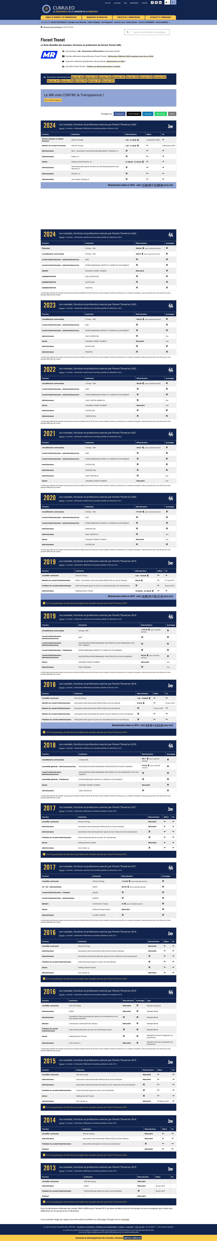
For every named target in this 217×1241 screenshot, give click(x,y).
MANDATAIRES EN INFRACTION (97, 17)
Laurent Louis (119, 22)
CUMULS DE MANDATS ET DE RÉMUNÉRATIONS (61, 17)
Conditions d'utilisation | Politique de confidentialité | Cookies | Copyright (105, 1227)
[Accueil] (41, 27)
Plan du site (139, 1227)
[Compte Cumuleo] (167, 2)
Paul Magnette (107, 22)
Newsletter (134, 3)
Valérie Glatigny (94, 22)
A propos (117, 3)
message (125, 1219)
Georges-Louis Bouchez (77, 22)
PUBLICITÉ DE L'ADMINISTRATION (128, 17)
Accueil (107, 3)
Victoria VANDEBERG (146, 22)
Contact (144, 3)
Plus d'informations (52, 100)
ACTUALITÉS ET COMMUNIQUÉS (160, 17)
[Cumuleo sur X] (157, 3)
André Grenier (131, 22)
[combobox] (150, 32)
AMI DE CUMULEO (132, 1238)
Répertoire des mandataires (52, 27)
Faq (125, 3)
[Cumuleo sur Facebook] (153, 3)
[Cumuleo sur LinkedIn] (161, 3)
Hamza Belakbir (162, 22)
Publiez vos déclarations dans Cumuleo (103, 66)
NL (173, 2)
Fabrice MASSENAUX (59, 22)
